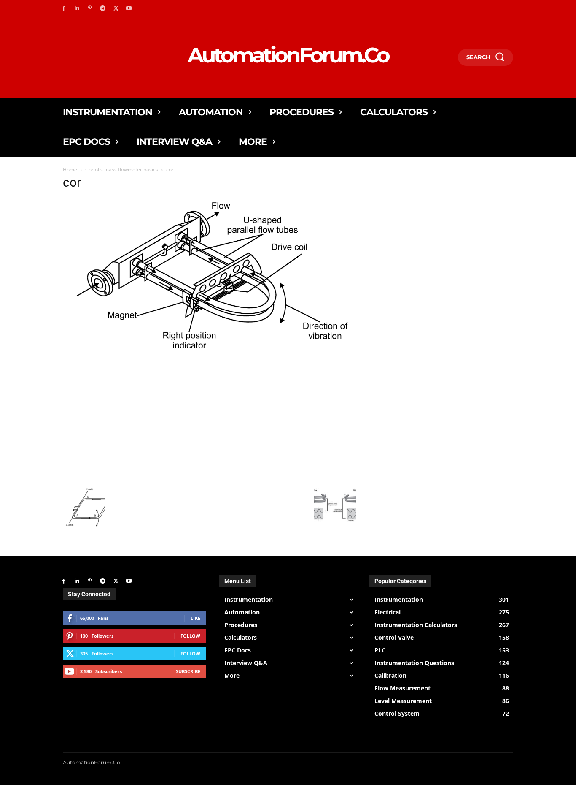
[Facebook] (63, 8)
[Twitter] (115, 8)
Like (195, 618)
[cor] (209, 358)
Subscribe (188, 671)
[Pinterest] (90, 8)
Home (70, 169)
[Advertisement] (209, 422)
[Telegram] (102, 8)
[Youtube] (128, 8)
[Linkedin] (77, 8)
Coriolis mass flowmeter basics (121, 169)
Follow (190, 636)
